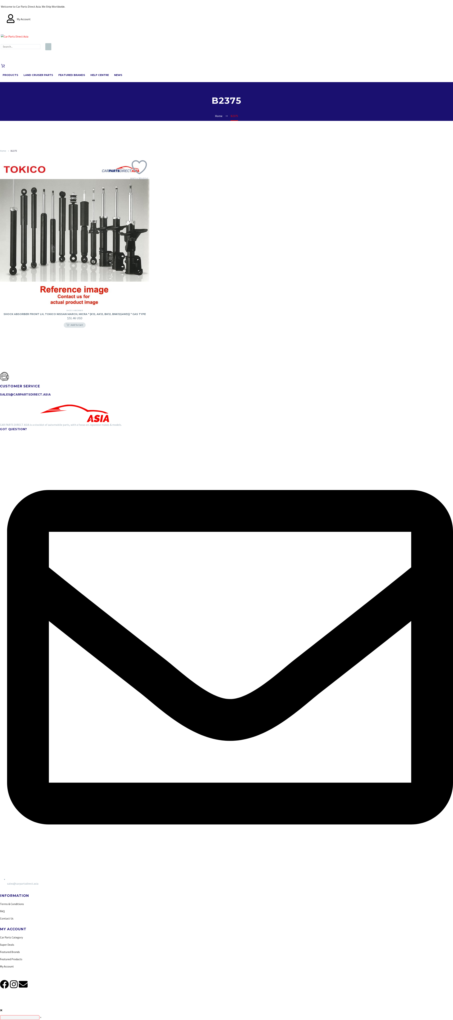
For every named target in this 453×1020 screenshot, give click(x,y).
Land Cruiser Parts (38, 75)
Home (3, 150)
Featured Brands (71, 75)
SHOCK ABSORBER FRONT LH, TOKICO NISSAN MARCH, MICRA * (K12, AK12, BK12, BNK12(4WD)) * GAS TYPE (75, 314)
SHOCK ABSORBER (75, 310)
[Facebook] (4, 984)
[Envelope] (23, 984)
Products (10, 75)
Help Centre (99, 75)
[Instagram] (13, 984)
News (118, 75)
